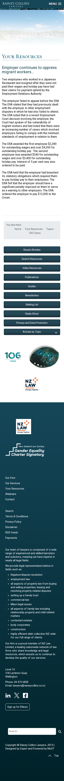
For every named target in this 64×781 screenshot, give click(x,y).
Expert (24, 748)
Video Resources (32, 268)
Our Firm (10, 477)
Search (9, 511)
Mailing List (32, 304)
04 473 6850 (21, 682)
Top (56, 755)
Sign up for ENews (17, 706)
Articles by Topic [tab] (32, 331)
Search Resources (32, 258)
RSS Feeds (11, 532)
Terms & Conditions (16, 516)
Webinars (10, 494)
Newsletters (32, 295)
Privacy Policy (13, 521)
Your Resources (14, 488)
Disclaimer (11, 527)
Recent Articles (32, 249)
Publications (32, 277)
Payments (11, 537)
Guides (32, 286)
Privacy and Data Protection (31, 322)
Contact (10, 499)
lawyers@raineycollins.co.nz (29, 685)
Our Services (12, 483)
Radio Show (32, 313)
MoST (50, 748)
